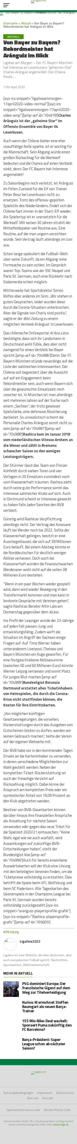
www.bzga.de (61, 1124)
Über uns (33, 1098)
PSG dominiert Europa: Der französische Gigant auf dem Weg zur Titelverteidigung (46, 987)
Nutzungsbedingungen (18, 1092)
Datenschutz (65, 1092)
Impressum (44, 1092)
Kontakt (48, 1098)
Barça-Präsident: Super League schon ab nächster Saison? (43, 1043)
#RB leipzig (11, 931)
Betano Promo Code (57, 1110)
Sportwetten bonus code (23, 1110)
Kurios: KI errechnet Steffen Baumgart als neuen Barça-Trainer (45, 1006)
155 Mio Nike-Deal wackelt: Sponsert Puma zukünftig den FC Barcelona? (47, 1025)
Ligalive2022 (30, 941)
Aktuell (26, 23)
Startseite (10, 23)
